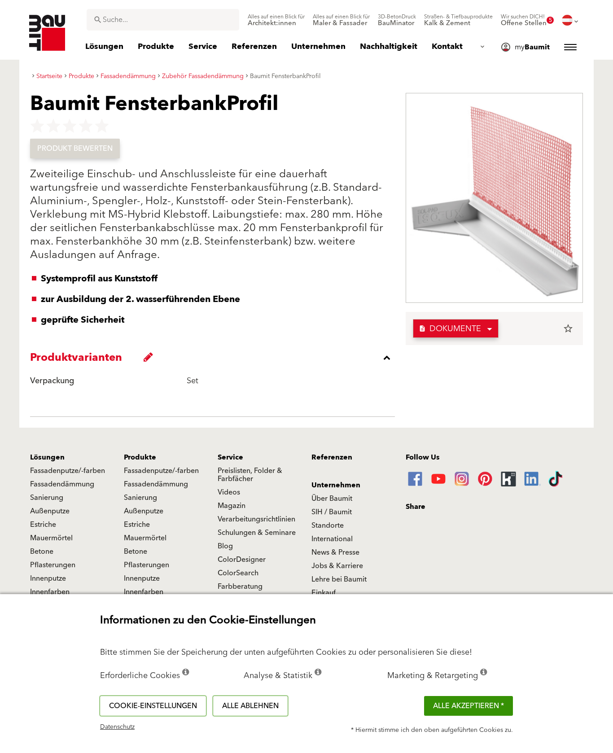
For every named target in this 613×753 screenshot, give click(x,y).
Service (230, 457)
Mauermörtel (51, 538)
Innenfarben (50, 592)
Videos (229, 492)
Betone (41, 551)
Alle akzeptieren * (468, 706)
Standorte (327, 525)
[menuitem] (276, 20)
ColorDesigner (242, 559)
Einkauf (323, 593)
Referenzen (331, 457)
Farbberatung (240, 586)
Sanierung (46, 497)
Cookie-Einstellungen (153, 706)
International (332, 539)
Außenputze (50, 511)
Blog (225, 546)
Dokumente (450, 329)
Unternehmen (335, 485)
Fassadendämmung (62, 484)
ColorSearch (238, 573)
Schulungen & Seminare (257, 532)
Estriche (43, 524)
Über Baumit (331, 498)
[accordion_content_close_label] (215, 357)
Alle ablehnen (250, 706)
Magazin (231, 505)
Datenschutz (117, 727)
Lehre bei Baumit (339, 579)
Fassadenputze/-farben (67, 470)
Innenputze (48, 578)
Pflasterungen (52, 565)
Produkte (140, 457)
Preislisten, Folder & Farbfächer (250, 474)
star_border (568, 328)
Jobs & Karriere (337, 566)
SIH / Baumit (331, 512)
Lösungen (47, 457)
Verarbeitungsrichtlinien (256, 519)
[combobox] (163, 20)
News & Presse (335, 552)
